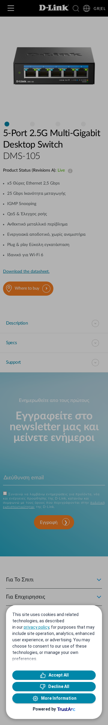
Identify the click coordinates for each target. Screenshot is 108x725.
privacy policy (36, 627)
